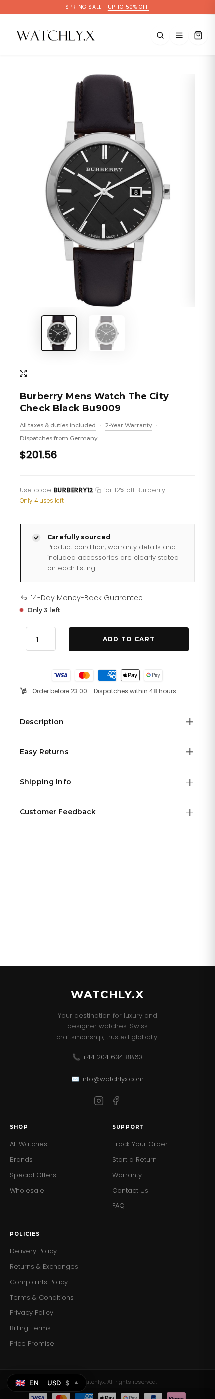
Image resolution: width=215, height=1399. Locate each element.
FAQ (118, 1205)
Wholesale (27, 1190)
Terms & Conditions (42, 1297)
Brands (21, 1159)
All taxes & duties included (58, 426)
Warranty (127, 1175)
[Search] (160, 35)
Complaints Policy (39, 1282)
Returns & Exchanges (44, 1266)
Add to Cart (129, 639)
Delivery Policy (33, 1251)
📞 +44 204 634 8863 (107, 1057)
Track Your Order (140, 1144)
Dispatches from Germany (59, 439)
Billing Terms (30, 1328)
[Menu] (179, 35)
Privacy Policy (32, 1312)
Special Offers (33, 1175)
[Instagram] (99, 1102)
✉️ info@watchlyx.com (108, 1079)
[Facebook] (116, 1102)
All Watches (29, 1144)
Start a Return (134, 1159)
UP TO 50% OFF (129, 7)
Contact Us (130, 1190)
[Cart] (198, 35)
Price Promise (32, 1343)
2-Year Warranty (129, 426)
